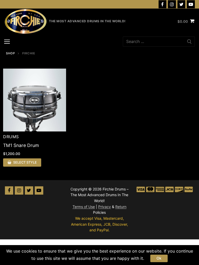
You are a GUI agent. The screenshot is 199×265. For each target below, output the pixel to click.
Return (120, 206)
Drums (11, 136)
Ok (159, 258)
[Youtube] (191, 4)
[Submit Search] (189, 41)
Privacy (104, 206)
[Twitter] (181, 4)
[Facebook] (163, 4)
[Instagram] (172, 4)
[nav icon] (7, 41)
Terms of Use (84, 206)
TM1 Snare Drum (21, 145)
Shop (10, 53)
